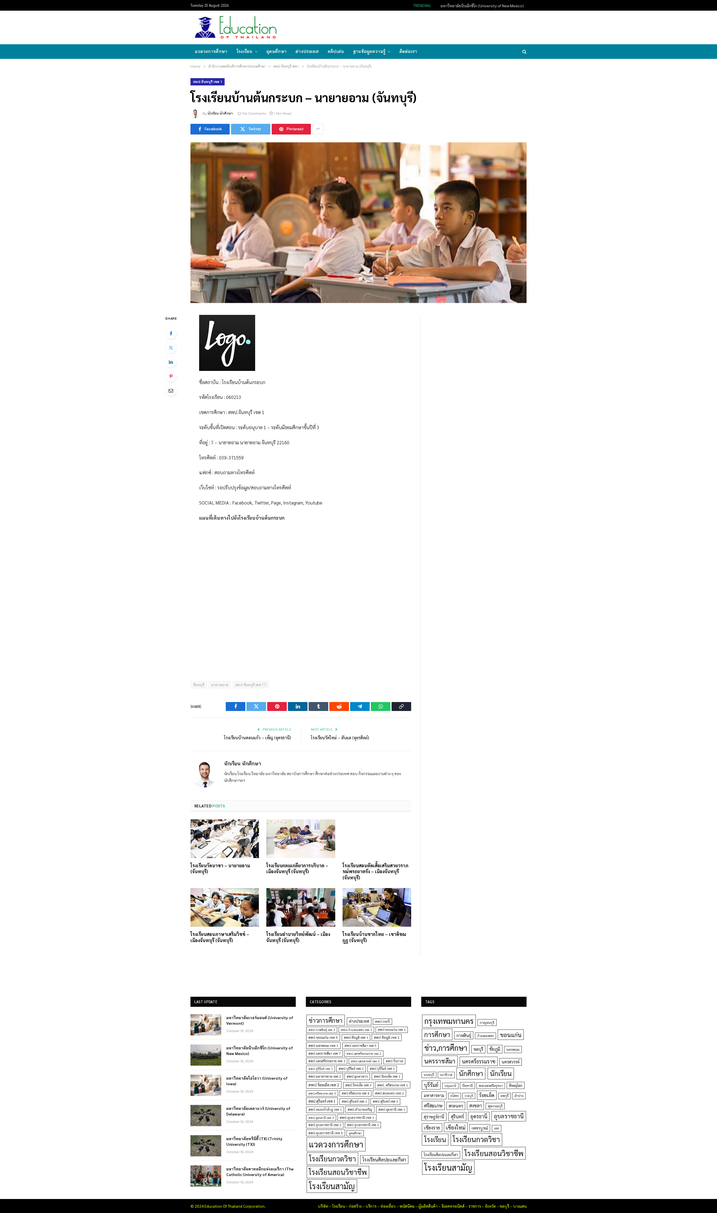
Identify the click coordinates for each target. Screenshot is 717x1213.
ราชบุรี (469, 1096)
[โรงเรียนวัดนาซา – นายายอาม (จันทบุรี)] (224, 838)
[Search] (524, 51)
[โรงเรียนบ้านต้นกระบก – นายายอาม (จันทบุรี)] (358, 222)
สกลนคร (456, 1106)
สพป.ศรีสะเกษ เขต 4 (355, 1093)
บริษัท (323, 1206)
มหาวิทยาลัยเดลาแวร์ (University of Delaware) (258, 1111)
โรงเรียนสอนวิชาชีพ (338, 1172)
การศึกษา (437, 1034)
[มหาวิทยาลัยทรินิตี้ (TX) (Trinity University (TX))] (205, 1145)
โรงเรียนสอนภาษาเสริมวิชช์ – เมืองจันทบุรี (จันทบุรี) (219, 937)
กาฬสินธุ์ (464, 1035)
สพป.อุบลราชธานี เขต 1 (357, 1117)
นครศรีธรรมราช (478, 1061)
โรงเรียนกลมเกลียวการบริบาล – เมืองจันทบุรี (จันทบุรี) (297, 869)
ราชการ (474, 1206)
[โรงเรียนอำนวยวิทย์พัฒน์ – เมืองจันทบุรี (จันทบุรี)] (300, 907)
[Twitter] (170, 347)
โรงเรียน (244, 51)
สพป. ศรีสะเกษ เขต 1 (392, 1085)
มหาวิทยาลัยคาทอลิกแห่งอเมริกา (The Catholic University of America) (260, 1171)
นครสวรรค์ (511, 1061)
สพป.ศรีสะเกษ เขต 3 (322, 1093)
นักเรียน (501, 1073)
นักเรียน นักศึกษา (220, 113)
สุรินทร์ (457, 1116)
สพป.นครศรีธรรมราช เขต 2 (363, 1053)
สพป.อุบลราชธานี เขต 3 (363, 1125)
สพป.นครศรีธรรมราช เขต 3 (326, 1061)
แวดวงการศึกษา (211, 51)
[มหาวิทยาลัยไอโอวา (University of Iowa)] (205, 1085)
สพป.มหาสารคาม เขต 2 (324, 1076)
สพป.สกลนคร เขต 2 (389, 1093)
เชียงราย (432, 1127)
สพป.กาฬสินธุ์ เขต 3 (321, 1029)
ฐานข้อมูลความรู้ (369, 51)
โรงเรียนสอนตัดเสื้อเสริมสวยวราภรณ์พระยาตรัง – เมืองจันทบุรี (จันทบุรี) (375, 872)
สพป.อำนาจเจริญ (360, 1109)
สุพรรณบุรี (495, 1106)
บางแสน (520, 1206)
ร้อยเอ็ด (486, 1095)
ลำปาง (519, 1096)
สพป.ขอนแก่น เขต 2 (392, 1030)
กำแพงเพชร (485, 1036)
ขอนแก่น (511, 1034)
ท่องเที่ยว (387, 1206)
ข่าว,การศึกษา (445, 1047)
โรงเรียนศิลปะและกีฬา (384, 1159)
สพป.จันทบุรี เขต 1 (207, 82)
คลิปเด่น (336, 51)
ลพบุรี (504, 1096)
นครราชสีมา (439, 1061)
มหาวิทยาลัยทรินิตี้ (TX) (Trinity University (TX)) (254, 1141)
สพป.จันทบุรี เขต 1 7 (250, 684)
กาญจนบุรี (487, 1022)
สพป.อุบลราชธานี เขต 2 (324, 1125)
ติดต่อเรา (408, 51)
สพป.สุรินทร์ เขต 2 (354, 1101)
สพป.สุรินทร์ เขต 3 (385, 1101)
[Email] (170, 390)
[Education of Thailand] (235, 27)
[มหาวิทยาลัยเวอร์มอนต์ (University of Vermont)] (205, 1024)
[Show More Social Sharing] (317, 129)
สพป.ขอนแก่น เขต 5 (323, 1037)
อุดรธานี (478, 1116)
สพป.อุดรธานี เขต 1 (391, 1109)
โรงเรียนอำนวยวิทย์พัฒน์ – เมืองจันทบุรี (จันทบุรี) (298, 937)
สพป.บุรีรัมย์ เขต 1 (320, 1068)
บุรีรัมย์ (431, 1085)
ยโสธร (454, 1096)
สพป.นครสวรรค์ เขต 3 (365, 1061)
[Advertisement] (424, 26)
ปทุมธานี (450, 1086)
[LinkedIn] (170, 362)
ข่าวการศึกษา (326, 1020)
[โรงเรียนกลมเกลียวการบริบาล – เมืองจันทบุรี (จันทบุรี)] (300, 838)
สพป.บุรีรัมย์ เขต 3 (382, 1068)
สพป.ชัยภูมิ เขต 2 (386, 1037)
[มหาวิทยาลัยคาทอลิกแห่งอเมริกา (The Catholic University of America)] (205, 1176)
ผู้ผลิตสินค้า (427, 1206)
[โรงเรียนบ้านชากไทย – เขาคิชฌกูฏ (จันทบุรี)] (377, 907)
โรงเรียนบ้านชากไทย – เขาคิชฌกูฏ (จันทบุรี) (374, 937)
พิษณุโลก (515, 1085)
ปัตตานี (467, 1085)
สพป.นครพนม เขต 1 (323, 1045)
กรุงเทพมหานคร (449, 1021)
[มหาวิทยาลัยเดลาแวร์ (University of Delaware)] (205, 1115)
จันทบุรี (198, 684)
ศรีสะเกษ (433, 1105)
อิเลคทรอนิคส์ (452, 1206)
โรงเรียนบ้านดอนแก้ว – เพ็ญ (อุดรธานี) (257, 737)
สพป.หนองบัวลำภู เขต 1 (325, 1109)
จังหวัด (490, 1206)
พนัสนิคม (407, 1206)
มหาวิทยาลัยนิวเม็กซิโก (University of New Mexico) (482, 5)
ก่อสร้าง (355, 1206)
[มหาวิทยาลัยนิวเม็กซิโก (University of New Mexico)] (205, 1055)
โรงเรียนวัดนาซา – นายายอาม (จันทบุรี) (220, 869)
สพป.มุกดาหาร (357, 1076)
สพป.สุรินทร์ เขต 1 (322, 1101)
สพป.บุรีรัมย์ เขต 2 (351, 1068)
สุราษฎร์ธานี (434, 1116)
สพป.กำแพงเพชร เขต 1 (356, 1030)
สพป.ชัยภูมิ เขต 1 (356, 1037)
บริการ (371, 1206)
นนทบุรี (429, 1075)
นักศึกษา (471, 1073)
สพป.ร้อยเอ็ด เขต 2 (323, 1084)
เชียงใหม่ (455, 1127)
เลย (496, 1128)
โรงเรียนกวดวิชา (332, 1158)
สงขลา (475, 1105)
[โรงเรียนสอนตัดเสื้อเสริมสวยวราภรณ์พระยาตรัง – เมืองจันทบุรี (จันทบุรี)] (377, 838)
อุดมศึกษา (276, 51)
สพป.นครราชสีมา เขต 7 (324, 1053)
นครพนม (513, 1049)
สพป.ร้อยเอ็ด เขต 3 (358, 1085)
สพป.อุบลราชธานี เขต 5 (325, 1133)
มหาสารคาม (434, 1095)
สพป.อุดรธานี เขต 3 (321, 1118)
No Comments (254, 113)
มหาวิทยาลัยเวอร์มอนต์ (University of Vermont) (259, 1020)
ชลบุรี (478, 1049)
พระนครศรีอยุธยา (491, 1086)
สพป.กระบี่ (382, 1021)
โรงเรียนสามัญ (332, 1186)
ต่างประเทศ (307, 51)
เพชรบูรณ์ (480, 1127)
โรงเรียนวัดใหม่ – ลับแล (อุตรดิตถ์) (340, 737)
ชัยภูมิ (494, 1049)
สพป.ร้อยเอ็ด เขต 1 (387, 1076)
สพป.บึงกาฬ (394, 1061)
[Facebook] (170, 333)
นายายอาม (219, 684)
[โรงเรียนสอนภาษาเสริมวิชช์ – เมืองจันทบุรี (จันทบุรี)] (224, 907)
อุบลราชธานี (509, 1116)
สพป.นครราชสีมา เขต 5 (360, 1046)
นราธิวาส (446, 1075)
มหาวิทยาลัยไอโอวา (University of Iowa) (257, 1080)
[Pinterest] (170, 376)
